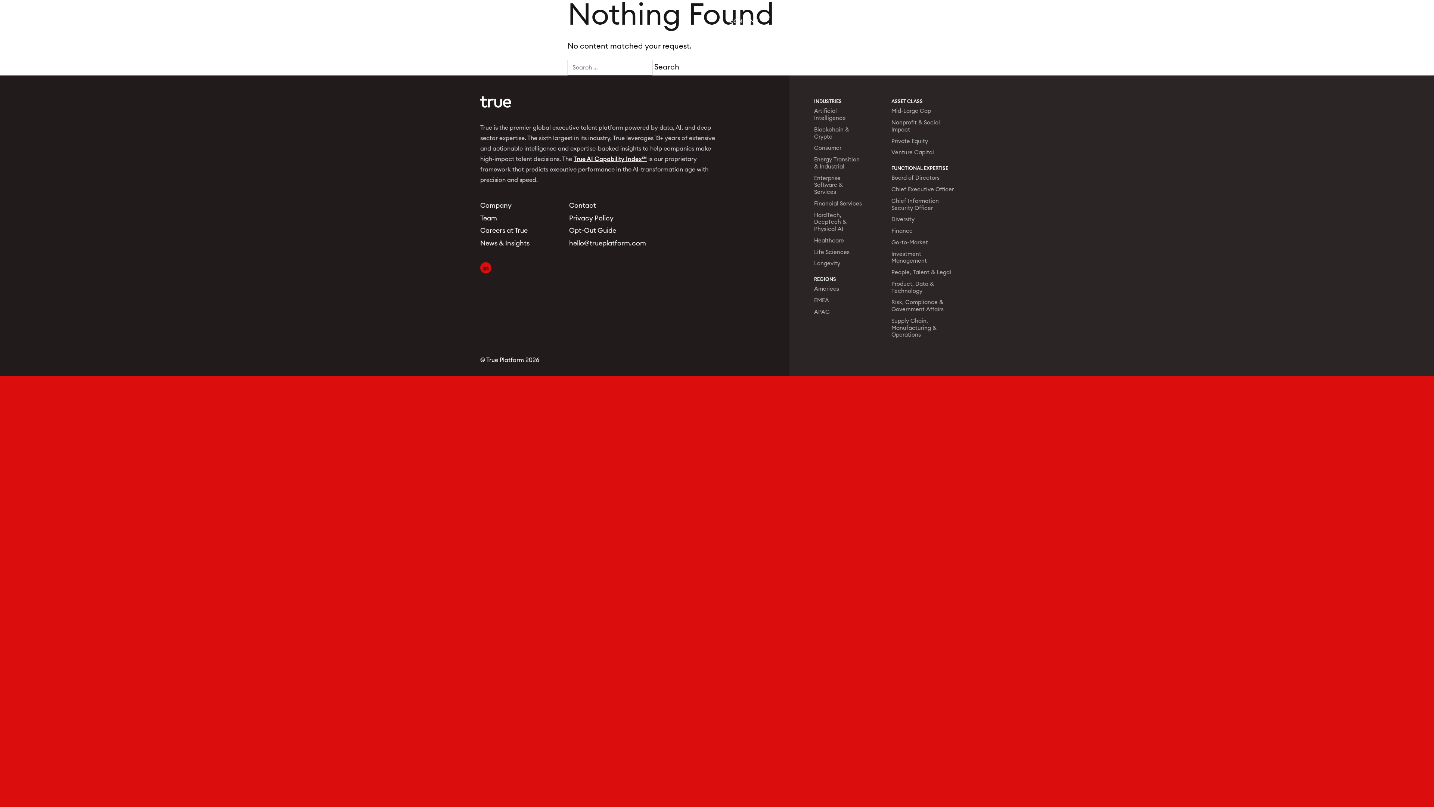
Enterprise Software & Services (828, 185)
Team (782, 21)
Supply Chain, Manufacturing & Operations (914, 328)
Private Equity (909, 141)
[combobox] (610, 67)
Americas (826, 289)
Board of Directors (915, 178)
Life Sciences (832, 252)
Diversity (903, 219)
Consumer (827, 148)
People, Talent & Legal (921, 272)
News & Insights (879, 21)
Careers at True (504, 230)
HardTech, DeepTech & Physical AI (830, 222)
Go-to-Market (909, 242)
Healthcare (829, 241)
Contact (934, 21)
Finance (902, 231)
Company (744, 21)
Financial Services (838, 204)
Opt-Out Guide (592, 230)
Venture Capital (912, 152)
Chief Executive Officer (922, 189)
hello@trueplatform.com (604, 243)
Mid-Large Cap (911, 111)
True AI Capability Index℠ (610, 159)
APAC (822, 312)
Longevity (827, 263)
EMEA (821, 300)
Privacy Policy (591, 218)
